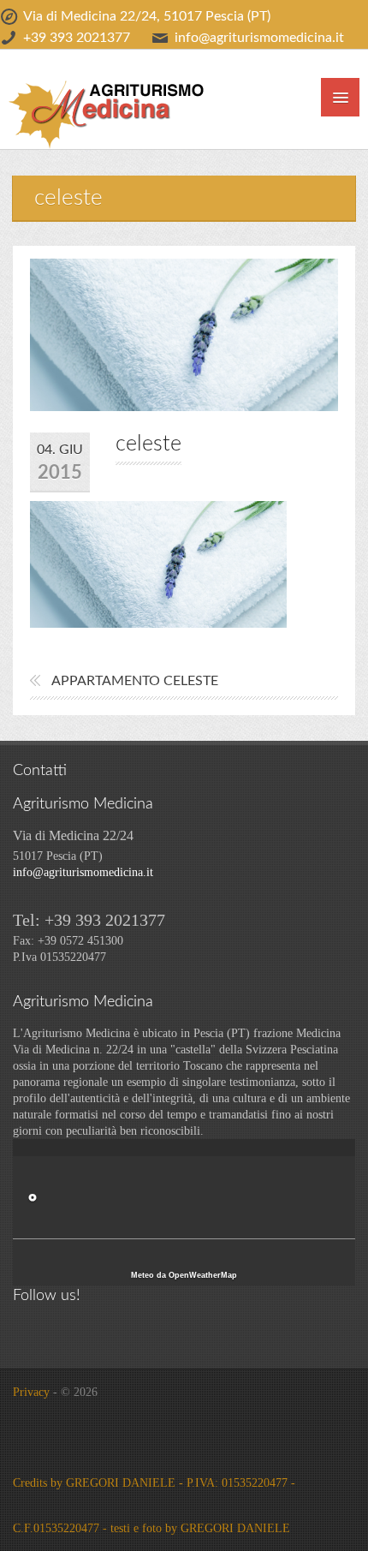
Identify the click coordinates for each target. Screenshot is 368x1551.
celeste (148, 444)
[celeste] (158, 563)
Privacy (31, 1392)
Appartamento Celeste (134, 681)
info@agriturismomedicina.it (259, 38)
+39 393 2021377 (76, 38)
